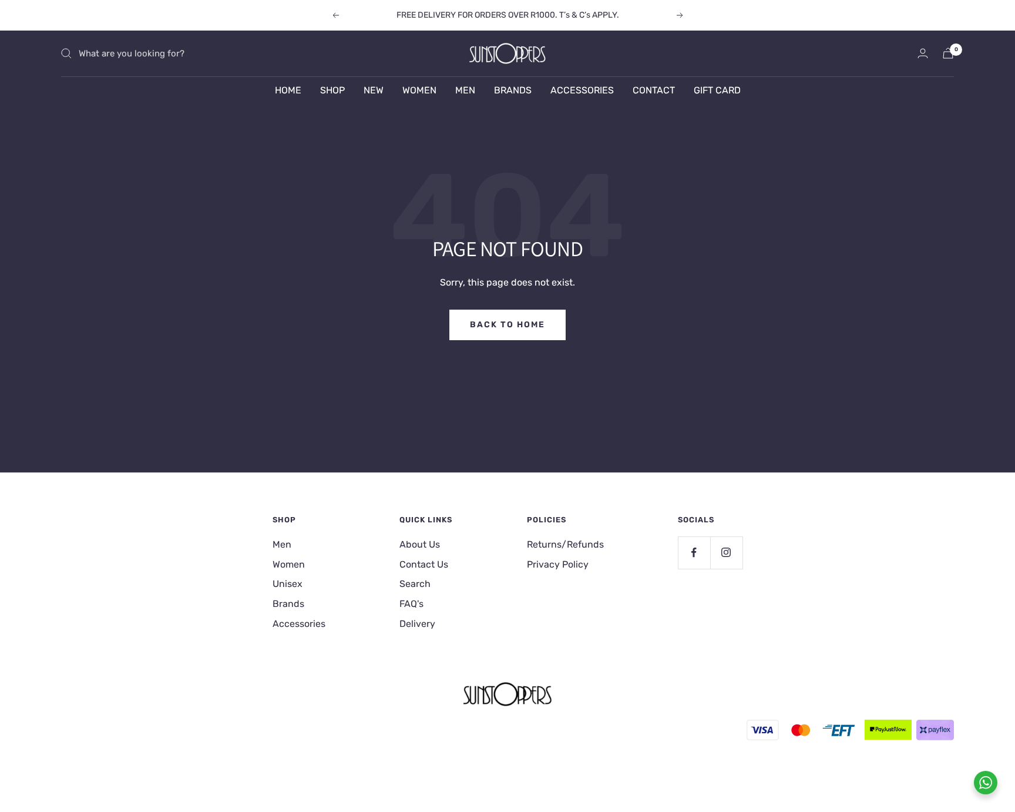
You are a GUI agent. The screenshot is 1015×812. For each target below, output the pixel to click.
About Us (419, 544)
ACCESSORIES (582, 90)
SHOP (332, 90)
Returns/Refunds (565, 544)
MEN (465, 90)
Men (282, 544)
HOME (288, 90)
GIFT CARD (717, 90)
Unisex (288, 583)
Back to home (507, 325)
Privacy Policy (558, 564)
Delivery (417, 623)
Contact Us (423, 564)
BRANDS (513, 90)
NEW (374, 90)
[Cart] (948, 53)
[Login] (922, 53)
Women (289, 564)
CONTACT (654, 90)
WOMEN (419, 90)
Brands (288, 603)
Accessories (299, 623)
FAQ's (411, 603)
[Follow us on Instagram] (726, 552)
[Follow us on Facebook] (694, 552)
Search (415, 583)
